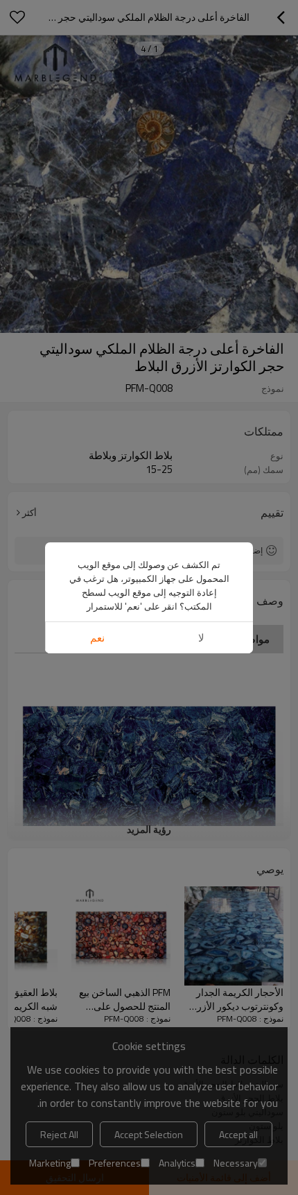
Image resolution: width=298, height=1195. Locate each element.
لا (201, 638)
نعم (97, 638)
